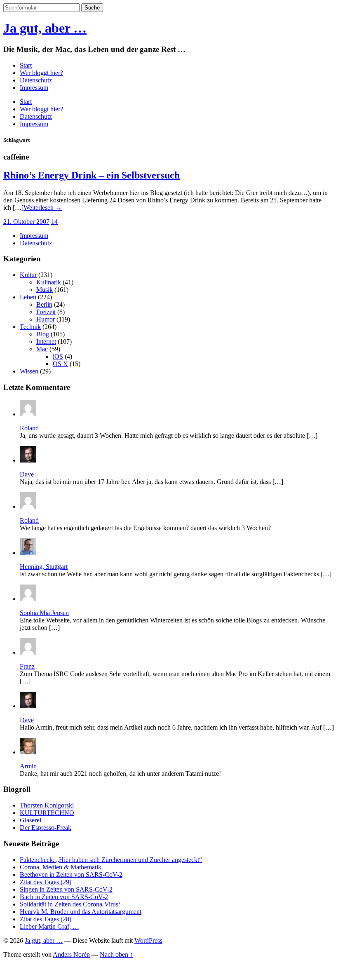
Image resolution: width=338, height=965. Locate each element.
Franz (27, 666)
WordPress (148, 940)
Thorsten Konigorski (47, 805)
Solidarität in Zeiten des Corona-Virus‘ (70, 904)
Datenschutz (36, 80)
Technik (30, 326)
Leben (28, 297)
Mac (42, 348)
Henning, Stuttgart (44, 566)
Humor (45, 319)
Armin (28, 766)
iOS (58, 356)
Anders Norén (71, 954)
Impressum (34, 87)
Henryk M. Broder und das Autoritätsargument (80, 911)
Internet (46, 341)
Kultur (28, 274)
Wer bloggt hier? (41, 72)
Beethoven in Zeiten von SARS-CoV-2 (71, 874)
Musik (44, 289)
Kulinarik (48, 282)
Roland (29, 428)
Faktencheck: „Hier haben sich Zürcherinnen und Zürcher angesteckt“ (111, 859)
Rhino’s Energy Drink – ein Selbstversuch (91, 175)
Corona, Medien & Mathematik (60, 867)
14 (54, 221)
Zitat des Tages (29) (45, 881)
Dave (27, 474)
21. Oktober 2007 (26, 221)
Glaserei (30, 820)
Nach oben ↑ (116, 954)
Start (26, 65)
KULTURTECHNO (47, 812)
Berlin (44, 304)
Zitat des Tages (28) (45, 919)
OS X (60, 363)
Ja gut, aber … (45, 28)
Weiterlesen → (42, 207)
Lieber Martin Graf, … (49, 926)
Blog (42, 334)
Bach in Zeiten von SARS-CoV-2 (64, 896)
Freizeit (46, 311)
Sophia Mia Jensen (44, 612)
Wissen (29, 371)
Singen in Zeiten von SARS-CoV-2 (66, 889)
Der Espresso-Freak (45, 827)
